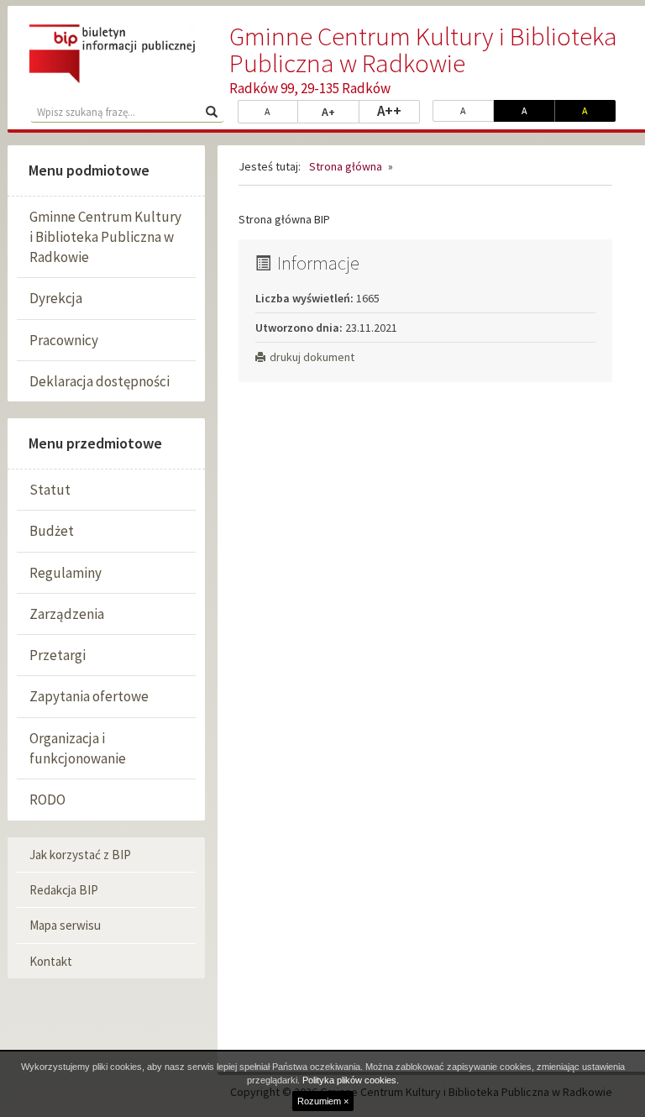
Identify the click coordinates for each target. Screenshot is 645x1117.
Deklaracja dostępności (99, 381)
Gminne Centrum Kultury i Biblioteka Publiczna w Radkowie (105, 237)
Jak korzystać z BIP (80, 855)
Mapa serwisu (65, 925)
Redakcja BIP (63, 890)
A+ (340, 111)
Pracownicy (63, 340)
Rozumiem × (323, 1101)
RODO (47, 799)
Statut (50, 489)
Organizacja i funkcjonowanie (77, 748)
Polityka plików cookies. (350, 1080)
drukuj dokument (312, 356)
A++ (398, 110)
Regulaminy (65, 573)
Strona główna (345, 166)
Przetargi (57, 655)
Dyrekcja (55, 298)
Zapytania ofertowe (89, 696)
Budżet (51, 531)
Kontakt (50, 961)
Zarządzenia (66, 614)
